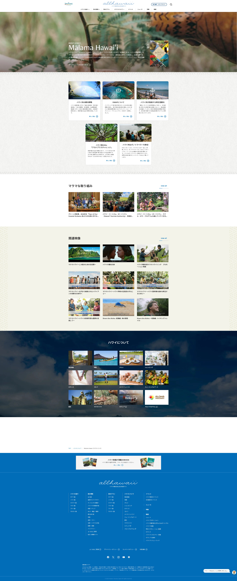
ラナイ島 (72, 508)
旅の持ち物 (91, 514)
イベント (130, 9)
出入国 (90, 497)
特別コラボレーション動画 (153, 529)
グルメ (126, 503)
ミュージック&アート (131, 517)
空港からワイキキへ (93, 500)
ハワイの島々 (84, 9)
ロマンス (127, 508)
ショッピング (128, 506)
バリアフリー (91, 529)
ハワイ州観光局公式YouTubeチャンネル (157, 523)
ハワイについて (118, 9)
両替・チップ (91, 508)
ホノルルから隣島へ (93, 503)
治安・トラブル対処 (93, 523)
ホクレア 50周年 (150, 537)
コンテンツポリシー (129, 549)
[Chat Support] (234, 573)
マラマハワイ (128, 523)
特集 (148, 9)
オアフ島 (72, 497)
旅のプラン (107, 9)
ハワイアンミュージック (153, 540)
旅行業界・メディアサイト (159, 4)
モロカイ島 (73, 511)
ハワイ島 (72, 500)
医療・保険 (91, 526)
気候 (89, 517)
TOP (70, 448)
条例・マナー (91, 520)
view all (164, 186)
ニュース (140, 9)
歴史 (126, 520)
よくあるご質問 (92, 531)
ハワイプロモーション (152, 520)
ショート (148, 517)
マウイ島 (72, 506)
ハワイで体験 (149, 526)
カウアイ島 (73, 503)
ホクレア (127, 526)
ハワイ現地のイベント (152, 497)
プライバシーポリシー (110, 549)
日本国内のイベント (151, 500)
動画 (155, 9)
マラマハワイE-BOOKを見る (78, 65)
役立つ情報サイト (93, 534)
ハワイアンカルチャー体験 (153, 535)
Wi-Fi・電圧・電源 (93, 511)
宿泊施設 (127, 497)
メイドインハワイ (130, 514)
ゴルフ (126, 511)
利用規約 (142, 549)
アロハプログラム (130, 529)
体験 (126, 500)
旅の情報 (95, 9)
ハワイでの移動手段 (93, 506)
